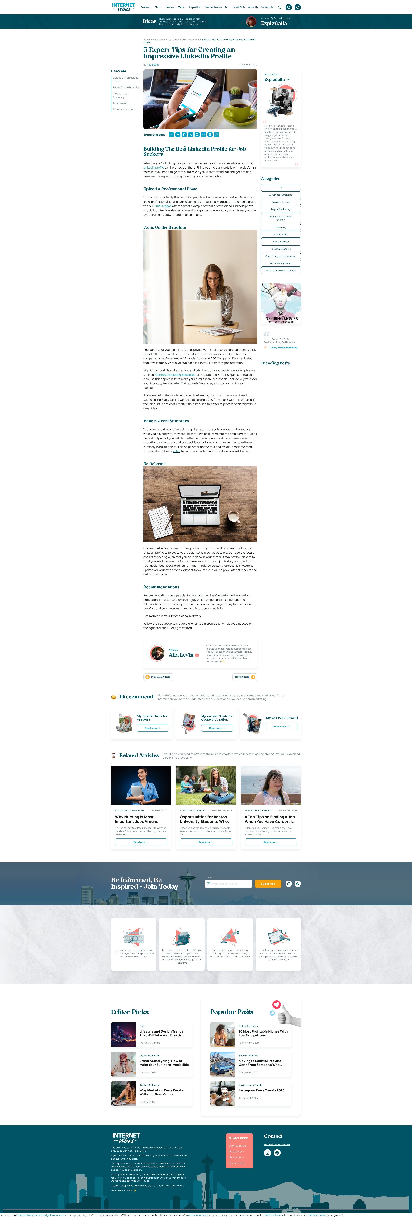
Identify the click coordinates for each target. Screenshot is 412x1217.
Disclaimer (235, 1151)
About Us (253, 7)
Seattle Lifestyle (213, 7)
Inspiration (194, 7)
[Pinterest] (298, 7)
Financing (280, 227)
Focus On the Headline (126, 87)
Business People (281, 201)
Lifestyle (169, 7)
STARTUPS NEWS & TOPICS (280, 270)
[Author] (197, 655)
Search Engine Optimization (280, 256)
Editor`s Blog (237, 1163)
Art (226, 7)
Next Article (242, 676)
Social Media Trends (281, 263)
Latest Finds (239, 7)
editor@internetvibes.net (277, 1144)
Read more (151, 728)
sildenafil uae (273, 1215)
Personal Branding (281, 248)
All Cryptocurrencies (280, 194)
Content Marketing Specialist (175, 375)
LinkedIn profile (153, 167)
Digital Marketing (280, 209)
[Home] (123, 7)
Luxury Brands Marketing (283, 347)
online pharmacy (198, 1215)
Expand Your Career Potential (281, 218)
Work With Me (237, 1145)
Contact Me (267, 7)
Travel (181, 7)
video (176, 451)
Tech (157, 7)
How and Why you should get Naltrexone (41, 1215)
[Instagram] (289, 7)
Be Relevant (120, 103)
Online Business (280, 241)
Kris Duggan (163, 206)
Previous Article (161, 676)
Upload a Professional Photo (126, 79)
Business (145, 7)
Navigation (236, 1157)
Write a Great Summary (121, 95)
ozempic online (317, 1215)
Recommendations (124, 109)
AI (281, 187)
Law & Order (280, 234)
